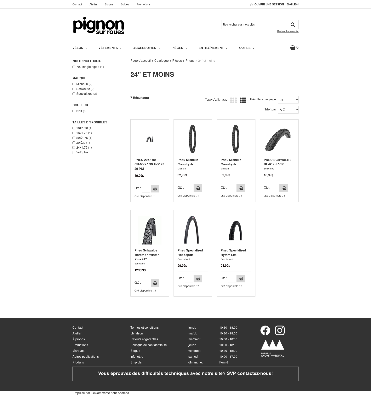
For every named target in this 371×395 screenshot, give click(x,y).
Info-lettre (136, 356)
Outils (245, 47)
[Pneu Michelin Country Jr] (193, 138)
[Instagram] (280, 330)
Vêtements (108, 47)
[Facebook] (265, 330)
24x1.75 (84, 147)
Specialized (86, 94)
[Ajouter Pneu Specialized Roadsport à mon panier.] (198, 278)
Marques (78, 350)
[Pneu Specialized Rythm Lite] (236, 229)
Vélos (77, 47)
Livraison (136, 333)
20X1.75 (84, 138)
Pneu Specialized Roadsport (190, 252)
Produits (78, 362)
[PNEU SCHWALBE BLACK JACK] (279, 138)
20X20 (83, 142)
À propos (78, 339)
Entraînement (211, 47)
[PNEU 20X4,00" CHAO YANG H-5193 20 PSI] (149, 138)
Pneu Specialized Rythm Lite (233, 252)
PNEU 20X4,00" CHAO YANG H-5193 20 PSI (149, 164)
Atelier (93, 4)
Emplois (136, 362)
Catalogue (161, 60)
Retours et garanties (144, 339)
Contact (77, 4)
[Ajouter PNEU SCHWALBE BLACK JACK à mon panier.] (284, 188)
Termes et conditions (144, 327)
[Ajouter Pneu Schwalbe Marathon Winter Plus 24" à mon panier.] (155, 283)
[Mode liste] (242, 100)
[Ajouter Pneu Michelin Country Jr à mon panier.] (198, 188)
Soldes (125, 4)
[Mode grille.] (232, 100)
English (293, 4)
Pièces (177, 47)
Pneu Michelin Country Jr (188, 161)
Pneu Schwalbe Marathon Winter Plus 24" (146, 254)
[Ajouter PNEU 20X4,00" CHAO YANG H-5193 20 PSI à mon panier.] (155, 188)
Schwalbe (85, 89)
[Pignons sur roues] (98, 25)
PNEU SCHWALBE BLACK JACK (278, 161)
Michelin (84, 84)
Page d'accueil (140, 60)
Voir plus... (81, 152)
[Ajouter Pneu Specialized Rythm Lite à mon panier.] (241, 278)
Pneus (190, 60)
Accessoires (144, 47)
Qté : (137, 188)
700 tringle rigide (90, 67)
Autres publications (85, 356)
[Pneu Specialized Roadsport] (193, 229)
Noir (81, 111)
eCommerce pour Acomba (111, 393)
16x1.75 (84, 133)
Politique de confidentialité (148, 345)
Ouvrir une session (269, 4)
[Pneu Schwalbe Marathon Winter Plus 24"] (149, 229)
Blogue (109, 4)
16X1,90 (84, 128)
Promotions (144, 4)
